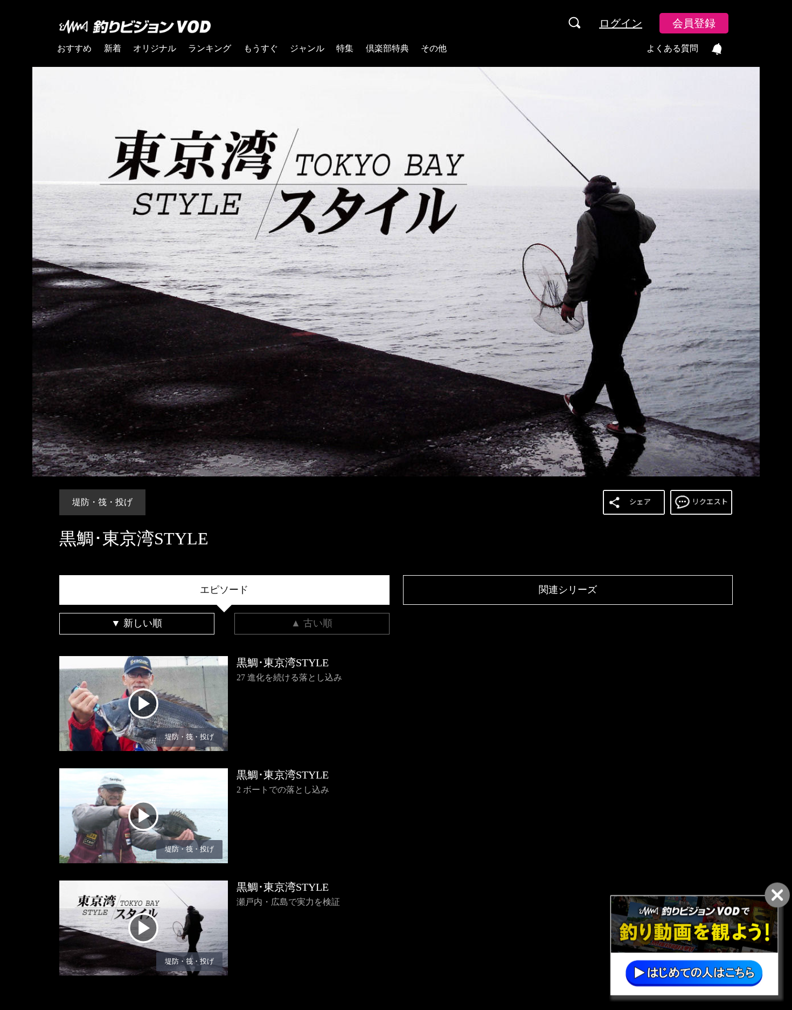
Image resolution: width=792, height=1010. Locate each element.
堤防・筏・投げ (102, 502)
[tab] (224, 590)
